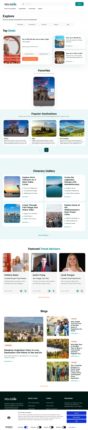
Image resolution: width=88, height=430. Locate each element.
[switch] (39, 427)
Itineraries (44, 24)
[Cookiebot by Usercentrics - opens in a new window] (9, 427)
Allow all (76, 413)
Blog (68, 24)
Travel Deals (20, 24)
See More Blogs (44, 386)
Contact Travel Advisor (30, 59)
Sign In (79, 4)
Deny (76, 421)
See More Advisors (44, 297)
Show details (71, 427)
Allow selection (76, 417)
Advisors (56, 24)
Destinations (32, 24)
